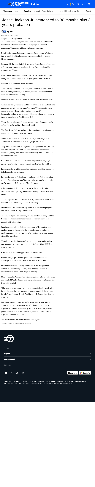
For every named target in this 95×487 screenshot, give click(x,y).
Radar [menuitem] (16, 11)
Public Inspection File (10, 383)
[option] (8, 11)
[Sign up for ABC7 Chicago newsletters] (22, 372)
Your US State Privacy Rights (54, 381)
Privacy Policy (8, 381)
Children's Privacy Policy (36, 381)
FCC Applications (24, 383)
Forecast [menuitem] (36, 11)
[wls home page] (9, 338)
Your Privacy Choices (20, 381)
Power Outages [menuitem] (47, 11)
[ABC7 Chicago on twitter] (11, 372)
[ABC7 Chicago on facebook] (6, 372)
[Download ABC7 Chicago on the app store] (72, 373)
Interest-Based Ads (80, 381)
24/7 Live (35, 4)
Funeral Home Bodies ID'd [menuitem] (69, 11)
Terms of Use (69, 381)
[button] (4, 4)
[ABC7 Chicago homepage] (18, 4)
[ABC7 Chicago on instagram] (17, 372)
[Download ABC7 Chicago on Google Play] (85, 373)
